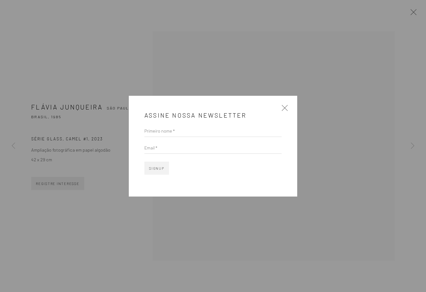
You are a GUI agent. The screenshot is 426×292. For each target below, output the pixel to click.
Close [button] (283, 110)
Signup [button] (156, 168)
